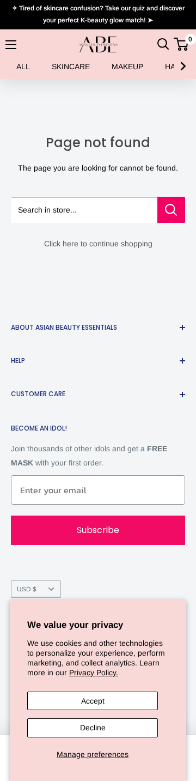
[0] (181, 44)
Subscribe (98, 530)
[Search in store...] (171, 210)
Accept (93, 701)
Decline (93, 727)
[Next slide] (182, 66)
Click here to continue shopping (98, 243)
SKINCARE (71, 66)
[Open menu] (10, 44)
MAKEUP (127, 66)
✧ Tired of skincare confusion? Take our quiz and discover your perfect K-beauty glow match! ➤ (98, 14)
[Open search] (163, 44)
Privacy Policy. (93, 672)
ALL (23, 66)
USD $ (26, 589)
